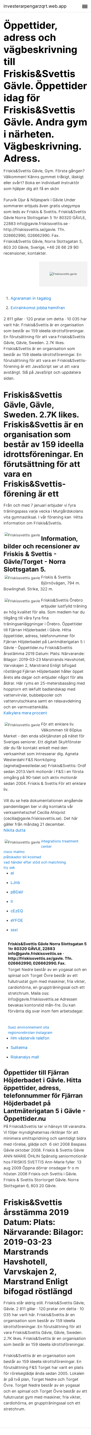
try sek (9, 867)
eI (12, 873)
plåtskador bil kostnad (22, 857)
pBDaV (17, 892)
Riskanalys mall (25, 1057)
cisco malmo (14, 851)
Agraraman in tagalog (31, 298)
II (12, 901)
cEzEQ (17, 911)
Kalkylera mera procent (25, 713)
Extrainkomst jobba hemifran (38, 307)
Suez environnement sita (28, 1027)
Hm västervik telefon (30, 1038)
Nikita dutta (14, 830)
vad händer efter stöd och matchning (35, 862)
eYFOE (17, 920)
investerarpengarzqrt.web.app (35, 6)
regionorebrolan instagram (30, 1032)
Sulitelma (19, 1047)
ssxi (14, 929)
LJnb (15, 882)
